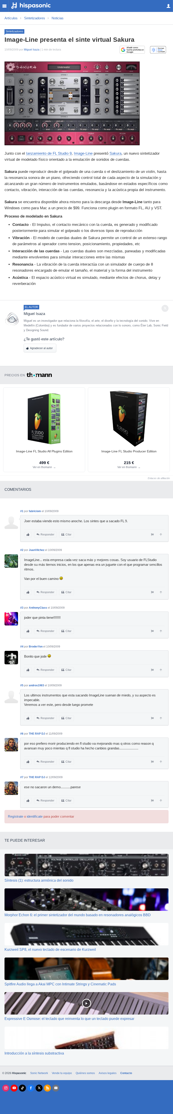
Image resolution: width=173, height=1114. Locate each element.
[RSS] (47, 1088)
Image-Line (83, 153)
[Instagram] (5, 1088)
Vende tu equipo (62, 1073)
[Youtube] (14, 1088)
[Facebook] (30, 1088)
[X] (39, 1088)
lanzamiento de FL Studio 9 (49, 153)
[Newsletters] (55, 1088)
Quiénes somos (85, 1073)
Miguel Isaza (31, 49)
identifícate (35, 816)
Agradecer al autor (41, 348)
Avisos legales (107, 1073)
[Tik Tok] (22, 1088)
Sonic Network (39, 1073)
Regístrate (15, 816)
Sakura (115, 153)
